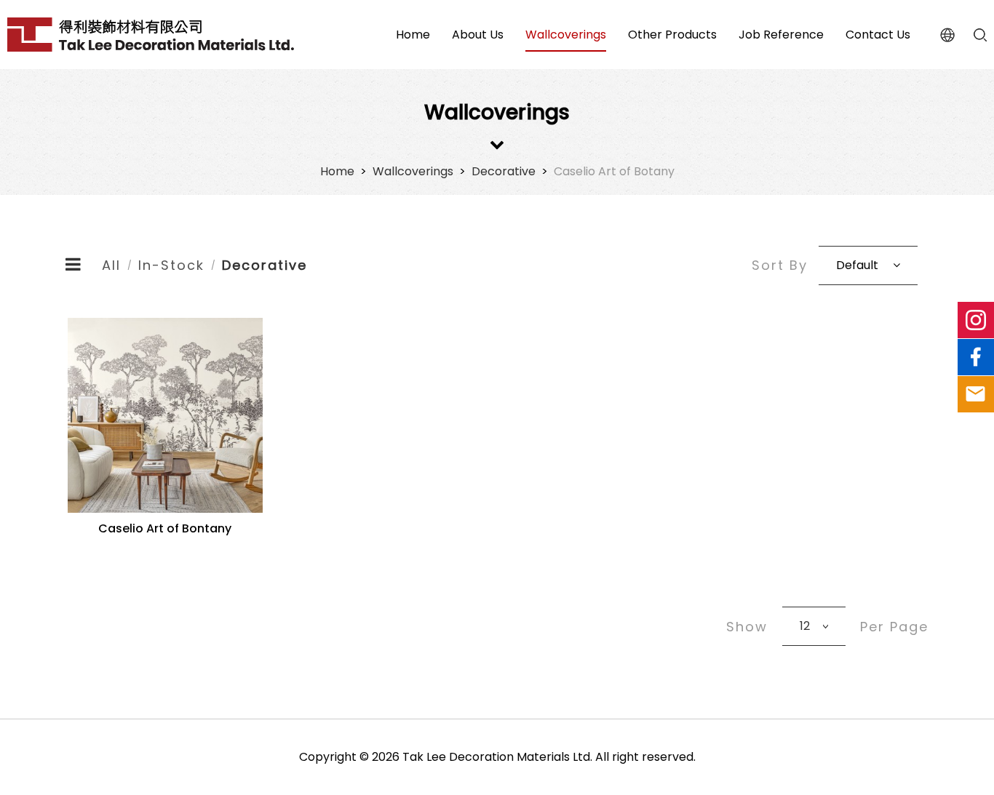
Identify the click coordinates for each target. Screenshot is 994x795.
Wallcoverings (413, 171)
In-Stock (171, 265)
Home (337, 171)
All (111, 265)
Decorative (504, 171)
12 (805, 626)
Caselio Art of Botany (614, 171)
